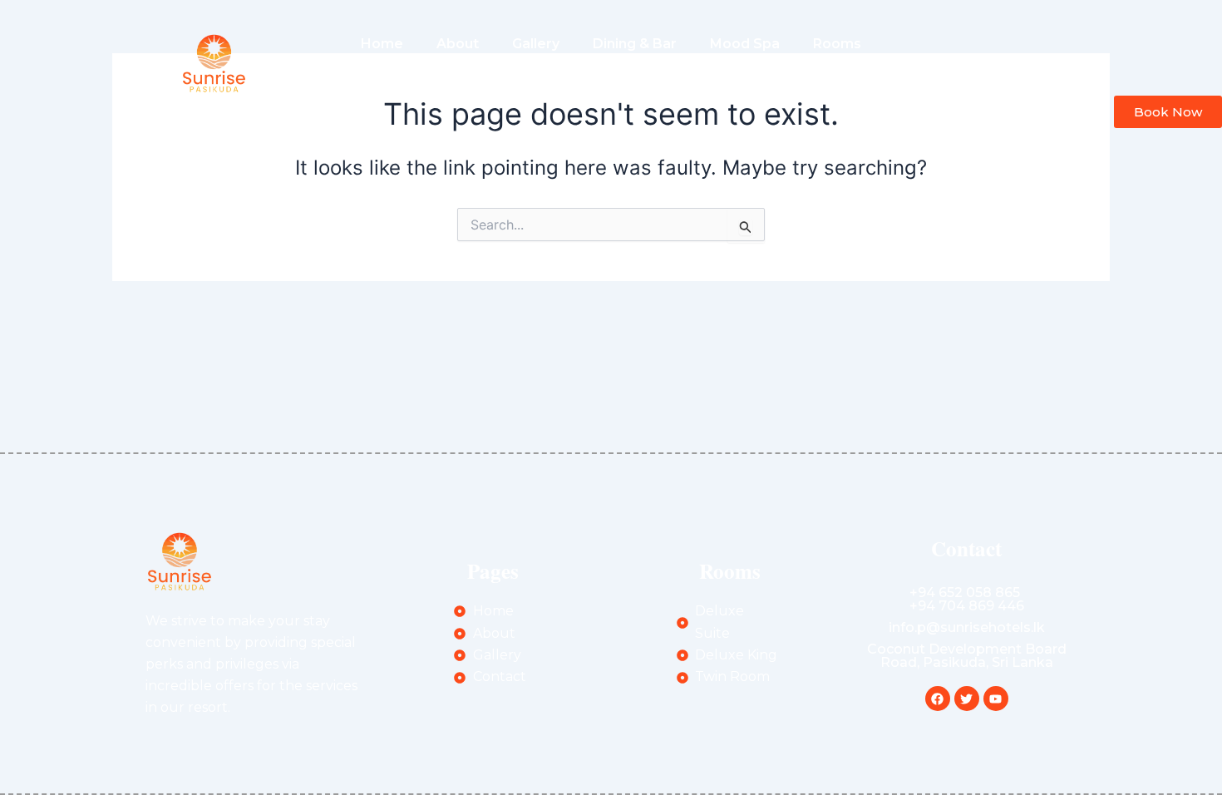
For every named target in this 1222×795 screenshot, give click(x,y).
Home (382, 44)
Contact (674, 82)
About (457, 44)
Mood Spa (745, 44)
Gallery (535, 44)
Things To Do (567, 82)
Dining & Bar (635, 44)
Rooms (837, 44)
